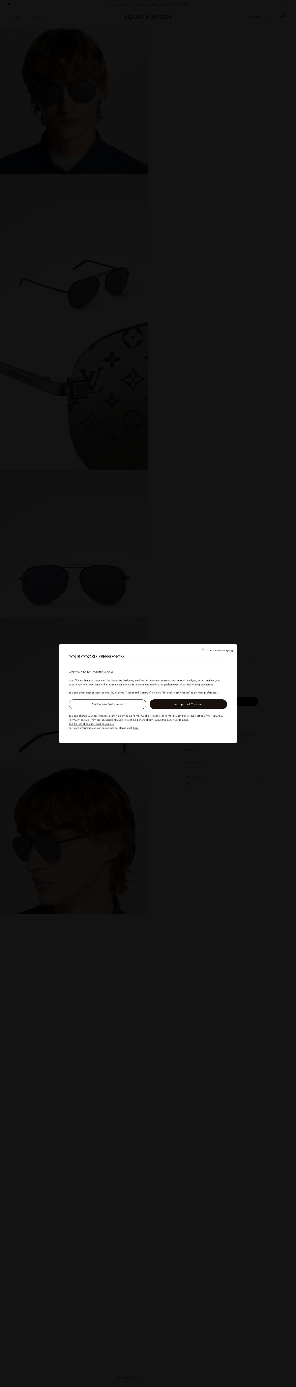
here (136, 728)
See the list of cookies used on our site (91, 724)
